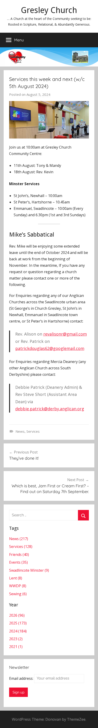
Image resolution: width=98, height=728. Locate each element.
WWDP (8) (17, 585)
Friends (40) (19, 554)
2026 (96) (17, 615)
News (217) (18, 538)
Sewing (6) (18, 593)
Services (33, 431)
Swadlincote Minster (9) (29, 570)
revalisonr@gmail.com (65, 334)
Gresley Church (49, 10)
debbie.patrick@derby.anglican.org (49, 408)
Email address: (21, 678)
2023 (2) (16, 638)
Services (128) (20, 546)
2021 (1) (16, 646)
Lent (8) (15, 578)
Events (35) (18, 562)
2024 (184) (18, 631)
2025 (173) (18, 623)
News (20, 431)
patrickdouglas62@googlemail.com (49, 348)
